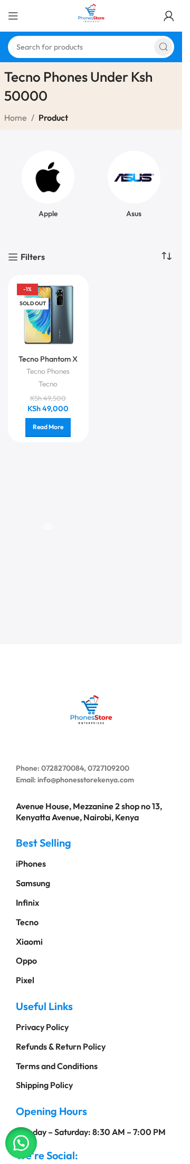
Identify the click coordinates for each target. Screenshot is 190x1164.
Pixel (25, 980)
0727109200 (108, 768)
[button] (21, 1143)
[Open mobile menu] (13, 15)
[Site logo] (91, 14)
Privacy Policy (42, 1027)
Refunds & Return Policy (61, 1046)
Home (15, 117)
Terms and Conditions (57, 1066)
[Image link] (91, 708)
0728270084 (62, 768)
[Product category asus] (134, 188)
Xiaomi (29, 941)
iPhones (31, 863)
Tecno (48, 384)
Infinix (27, 902)
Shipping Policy (44, 1085)
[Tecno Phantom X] (48, 315)
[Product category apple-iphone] (48, 188)
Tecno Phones (48, 371)
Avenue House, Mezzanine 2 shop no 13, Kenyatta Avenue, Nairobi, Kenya (89, 811)
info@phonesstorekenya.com (85, 779)
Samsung (33, 883)
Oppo (26, 960)
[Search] (163, 47)
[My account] (168, 15)
